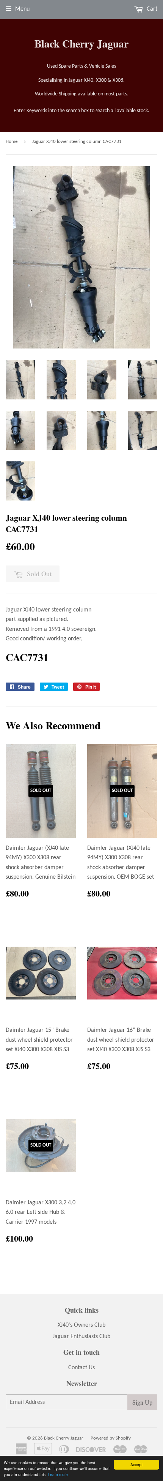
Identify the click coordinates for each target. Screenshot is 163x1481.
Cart (151, 9)
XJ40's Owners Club (81, 1325)
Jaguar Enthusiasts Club (81, 1337)
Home (11, 141)
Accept (136, 1464)
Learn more (58, 1474)
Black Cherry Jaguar (81, 43)
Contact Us (81, 1368)
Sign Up (142, 1402)
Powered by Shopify (111, 1438)
